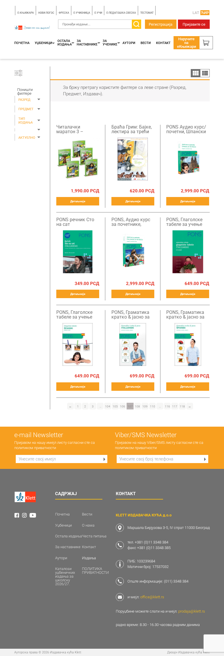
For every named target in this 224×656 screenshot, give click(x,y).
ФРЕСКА (64, 12)
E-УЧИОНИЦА (82, 12)
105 (115, 406)
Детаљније (77, 201)
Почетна (21, 43)
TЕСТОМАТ (146, 12)
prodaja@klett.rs (191, 611)
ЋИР (205, 12)
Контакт (163, 43)
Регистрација (160, 24)
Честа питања (94, 536)
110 (152, 406)
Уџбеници (43, 43)
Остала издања (64, 42)
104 (107, 406)
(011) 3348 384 (176, 581)
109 (145, 406)
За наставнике (87, 42)
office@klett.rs (152, 597)
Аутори (129, 43)
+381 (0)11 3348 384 (151, 542)
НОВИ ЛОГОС (46, 12)
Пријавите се (194, 24)
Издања (89, 558)
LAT (195, 12)
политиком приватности (35, 448)
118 (182, 406)
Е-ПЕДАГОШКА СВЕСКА (121, 12)
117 (174, 406)
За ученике (110, 42)
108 (137, 406)
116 (167, 406)
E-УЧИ (98, 12)
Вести (146, 43)
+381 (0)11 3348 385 (154, 548)
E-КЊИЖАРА (26, 12)
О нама (88, 525)
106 (122, 406)
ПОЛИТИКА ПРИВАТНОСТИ (95, 570)
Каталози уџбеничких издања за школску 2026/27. (65, 576)
